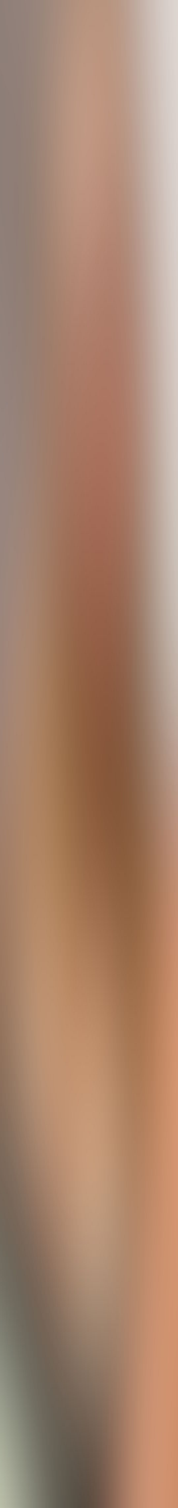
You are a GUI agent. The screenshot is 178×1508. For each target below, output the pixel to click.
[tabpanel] (89, 1146)
